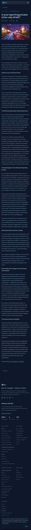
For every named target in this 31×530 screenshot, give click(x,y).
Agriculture (4, 482)
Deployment (19, 435)
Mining (3, 472)
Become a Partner (7, 413)
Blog (17, 470)
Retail (3, 484)
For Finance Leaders (7, 489)
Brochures (19, 475)
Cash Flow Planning (6, 437)
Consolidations (6, 461)
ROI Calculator (20, 477)
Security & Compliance (22, 437)
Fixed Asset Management (8, 463)
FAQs (17, 444)
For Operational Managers (6, 491)
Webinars (18, 472)
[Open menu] (28, 2)
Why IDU (4, 506)
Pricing (18, 442)
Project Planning (6, 440)
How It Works (19, 428)
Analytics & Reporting (7, 449)
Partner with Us (5, 515)
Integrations (19, 433)
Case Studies (5, 495)
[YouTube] (10, 398)
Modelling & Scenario (7, 444)
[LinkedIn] (2, 398)
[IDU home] (4, 2)
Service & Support (21, 439)
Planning (4, 456)
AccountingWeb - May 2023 (16, 361)
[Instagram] (7, 398)
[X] (12, 398)
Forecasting (5, 433)
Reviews (4, 497)
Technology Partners (7, 513)
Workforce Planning (6, 442)
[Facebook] (4, 398)
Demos (18, 479)
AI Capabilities (20, 431)
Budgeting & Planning (7, 431)
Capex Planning (5, 435)
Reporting (4, 459)
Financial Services (6, 477)
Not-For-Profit (5, 479)
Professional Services (7, 486)
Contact (4, 508)
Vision (3, 504)
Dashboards (5, 451)
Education (4, 475)
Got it (26, 526)
